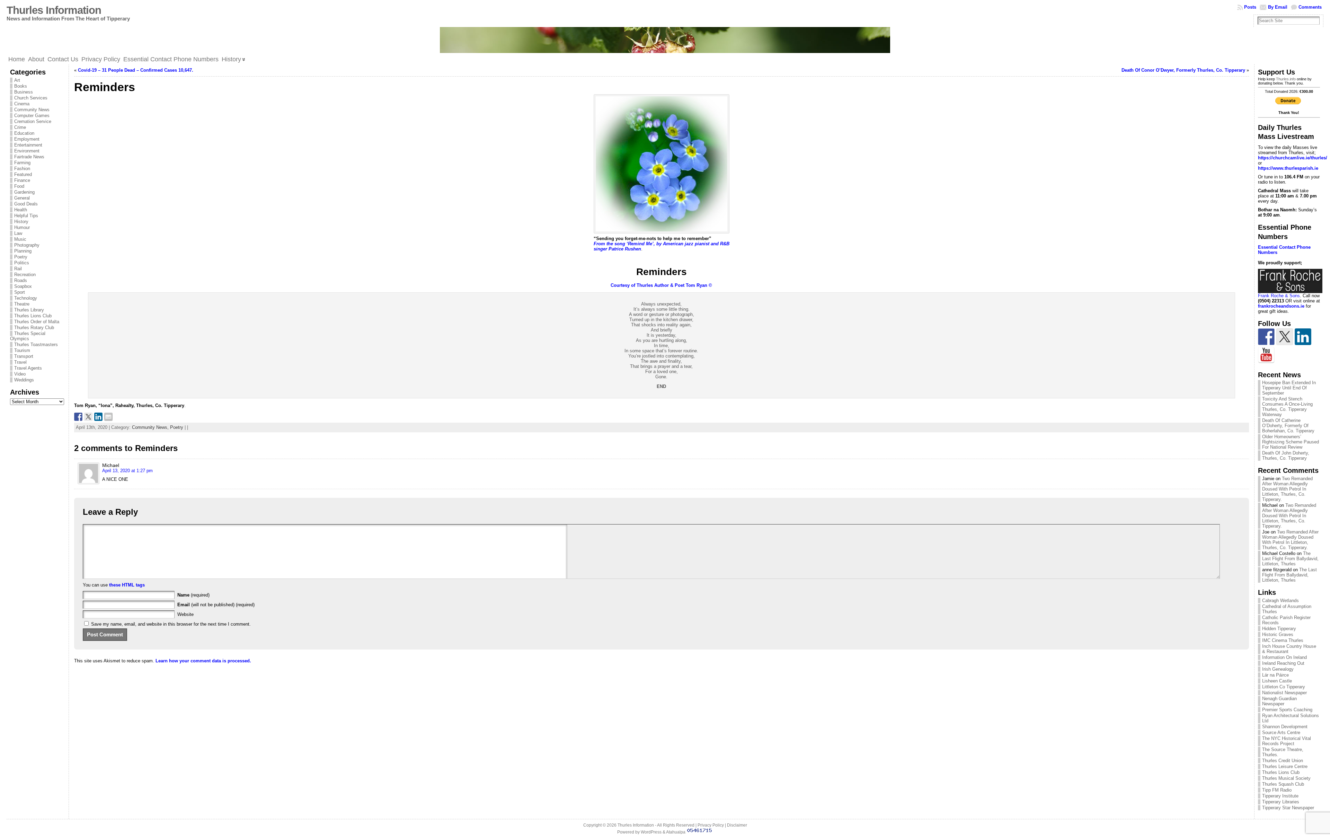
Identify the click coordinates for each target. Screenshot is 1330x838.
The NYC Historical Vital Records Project (1286, 741)
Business (23, 92)
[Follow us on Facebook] (1266, 336)
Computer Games (32, 115)
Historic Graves (1277, 634)
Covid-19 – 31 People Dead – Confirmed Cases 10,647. (135, 70)
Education (24, 133)
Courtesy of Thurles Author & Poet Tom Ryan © (661, 285)
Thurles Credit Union (1282, 760)
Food (19, 186)
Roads (20, 280)
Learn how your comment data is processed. (203, 660)
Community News (32, 109)
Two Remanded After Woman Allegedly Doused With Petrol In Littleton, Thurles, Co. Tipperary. (1287, 489)
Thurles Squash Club (1283, 784)
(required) (193, 595)
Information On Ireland (1284, 657)
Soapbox (23, 286)
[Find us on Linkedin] (1303, 336)
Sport (19, 292)
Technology (25, 298)
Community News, (151, 427)
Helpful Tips (26, 215)
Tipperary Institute (1280, 796)
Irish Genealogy (1278, 669)
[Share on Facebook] (78, 417)
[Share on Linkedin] (98, 417)
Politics (21, 262)
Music (20, 239)
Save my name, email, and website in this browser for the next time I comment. (171, 624)
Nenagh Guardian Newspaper (1279, 701)
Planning (23, 251)
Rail (18, 268)
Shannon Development (1284, 726)
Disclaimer (737, 825)
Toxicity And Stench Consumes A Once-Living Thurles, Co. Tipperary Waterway (1287, 406)
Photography (26, 245)
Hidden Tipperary (1279, 628)
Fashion (22, 168)
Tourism (22, 350)
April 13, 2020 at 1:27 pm (127, 470)
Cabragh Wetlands (1280, 600)
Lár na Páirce (1275, 675)
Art (17, 80)
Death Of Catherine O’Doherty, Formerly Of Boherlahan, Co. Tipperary (1288, 425)
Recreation (25, 274)
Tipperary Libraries (1280, 801)
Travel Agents (28, 368)
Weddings (24, 379)
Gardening (24, 192)
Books (20, 86)
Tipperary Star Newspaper (1288, 807)
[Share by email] (108, 417)
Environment (26, 150)
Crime (20, 127)
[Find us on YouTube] (1266, 355)
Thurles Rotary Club (34, 327)
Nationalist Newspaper (1284, 692)
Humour (22, 227)
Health (20, 209)
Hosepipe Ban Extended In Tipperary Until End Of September (1289, 388)
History (21, 221)
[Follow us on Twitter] (1284, 336)
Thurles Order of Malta (36, 321)
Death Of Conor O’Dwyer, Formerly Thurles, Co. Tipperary (1183, 70)
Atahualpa (675, 832)
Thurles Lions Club (33, 315)
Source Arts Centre (1281, 732)
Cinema (21, 103)
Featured (23, 174)
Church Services (30, 97)
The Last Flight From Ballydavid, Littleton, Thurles (1290, 558)
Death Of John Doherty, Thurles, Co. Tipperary (1285, 455)
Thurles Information (54, 10)
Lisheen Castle (1277, 680)
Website (185, 614)
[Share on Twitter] (88, 417)
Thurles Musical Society (1286, 778)
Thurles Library (29, 309)
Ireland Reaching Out (1283, 663)
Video (20, 374)
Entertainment (28, 145)
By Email (1277, 7)
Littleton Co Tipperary (1283, 686)
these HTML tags (127, 585)
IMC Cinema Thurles (1282, 640)
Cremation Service (32, 121)
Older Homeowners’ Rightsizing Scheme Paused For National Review (1290, 442)
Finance (22, 180)
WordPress (651, 832)
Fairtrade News (29, 156)
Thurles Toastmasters (36, 344)
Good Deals (26, 203)
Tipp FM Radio (1277, 790)
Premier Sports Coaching (1287, 709)
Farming (22, 162)
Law (18, 233)
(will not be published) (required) (216, 604)
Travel (20, 362)
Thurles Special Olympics (27, 336)
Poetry (20, 256)
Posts (1250, 7)
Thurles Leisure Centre (1284, 766)
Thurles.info (1286, 79)
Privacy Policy (711, 825)
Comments (1310, 7)
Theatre (21, 304)
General (22, 198)
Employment (26, 139)
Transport (23, 356)
